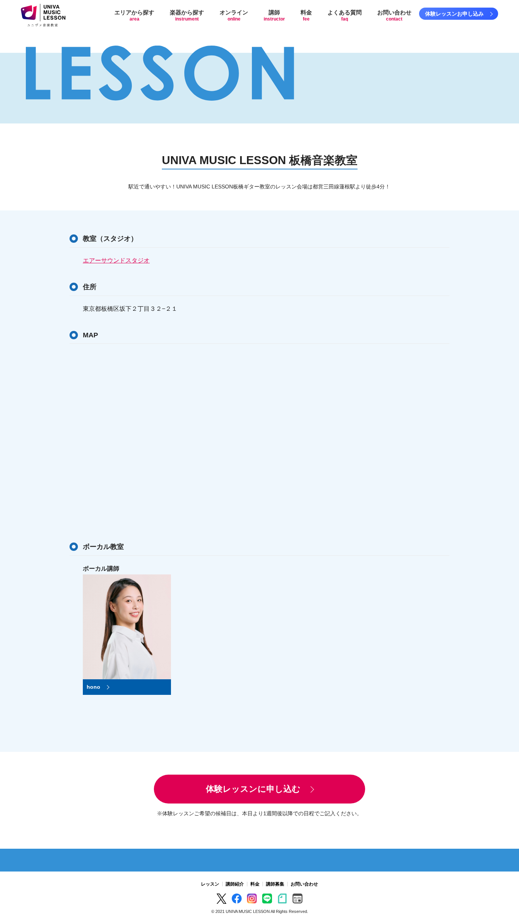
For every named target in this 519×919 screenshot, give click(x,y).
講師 (274, 15)
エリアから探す (134, 15)
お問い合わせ (394, 15)
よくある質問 (345, 15)
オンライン (234, 15)
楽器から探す (187, 15)
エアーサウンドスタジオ (116, 260)
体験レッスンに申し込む (253, 789)
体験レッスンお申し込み (454, 14)
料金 (306, 15)
